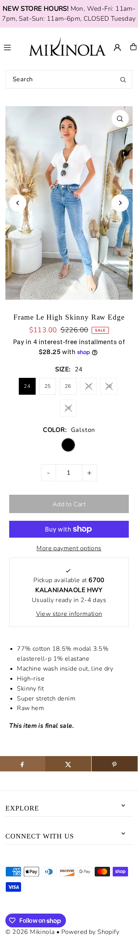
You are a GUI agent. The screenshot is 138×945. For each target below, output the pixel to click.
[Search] (123, 79)
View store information (69, 614)
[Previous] (17, 203)
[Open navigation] (13, 46)
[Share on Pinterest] (115, 763)
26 (68, 386)
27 (88, 386)
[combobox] (69, 79)
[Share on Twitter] (68, 763)
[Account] (117, 47)
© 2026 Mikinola (29, 932)
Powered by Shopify (90, 932)
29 (68, 408)
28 (109, 386)
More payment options (68, 548)
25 (47, 386)
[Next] (120, 203)
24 (27, 386)
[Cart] (133, 46)
